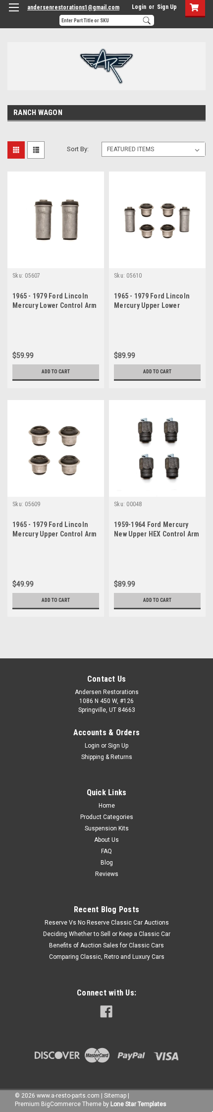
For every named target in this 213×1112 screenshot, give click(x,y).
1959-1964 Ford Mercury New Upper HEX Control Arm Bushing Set (156, 534)
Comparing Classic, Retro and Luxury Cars (106, 956)
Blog (107, 862)
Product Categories (106, 817)
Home (107, 805)
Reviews (106, 874)
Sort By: (78, 149)
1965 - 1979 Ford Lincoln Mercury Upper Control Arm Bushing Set (54, 534)
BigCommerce (61, 1104)
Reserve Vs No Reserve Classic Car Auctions (107, 922)
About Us (106, 839)
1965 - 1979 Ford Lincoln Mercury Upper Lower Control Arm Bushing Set (152, 305)
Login (139, 6)
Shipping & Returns (106, 757)
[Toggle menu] (13, 13)
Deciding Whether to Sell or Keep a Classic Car (106, 934)
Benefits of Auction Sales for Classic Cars (106, 945)
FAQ (106, 851)
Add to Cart (56, 371)
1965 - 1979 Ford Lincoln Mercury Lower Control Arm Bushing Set (54, 305)
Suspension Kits (107, 828)
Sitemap (115, 1095)
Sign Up (167, 6)
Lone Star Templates (138, 1104)
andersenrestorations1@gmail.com (73, 7)
